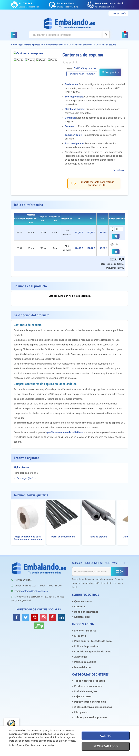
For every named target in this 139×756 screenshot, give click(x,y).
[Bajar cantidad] (112, 230)
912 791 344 (25, 3)
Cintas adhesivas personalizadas (93, 707)
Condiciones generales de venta (92, 651)
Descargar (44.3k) (25, 478)
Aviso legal (80, 656)
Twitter (25, 617)
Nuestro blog (82, 616)
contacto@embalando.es (34, 591)
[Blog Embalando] (39, 625)
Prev (18, 53)
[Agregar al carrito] (116, 236)
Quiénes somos (83, 601)
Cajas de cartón (83, 696)
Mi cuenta (80, 635)
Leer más (117, 170)
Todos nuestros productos (89, 680)
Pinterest (52, 617)
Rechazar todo (105, 746)
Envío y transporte (85, 630)
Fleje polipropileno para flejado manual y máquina (28, 538)
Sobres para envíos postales (90, 717)
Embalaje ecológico (85, 691)
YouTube (34, 617)
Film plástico (81, 712)
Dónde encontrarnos (86, 611)
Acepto (105, 735)
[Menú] (17, 720)
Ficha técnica (21, 467)
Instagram (43, 617)
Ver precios (110, 72)
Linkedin (61, 617)
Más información (19, 745)
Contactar (80, 606)
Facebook (16, 617)
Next (52, 53)
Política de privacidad (86, 646)
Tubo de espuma (98, 536)
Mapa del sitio (82, 667)
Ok (121, 571)
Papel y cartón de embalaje (90, 701)
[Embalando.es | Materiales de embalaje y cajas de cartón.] (69, 23)
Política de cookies (85, 661)
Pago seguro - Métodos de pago (93, 641)
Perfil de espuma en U (63, 536)
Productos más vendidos (88, 686)
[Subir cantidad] (112, 228)
